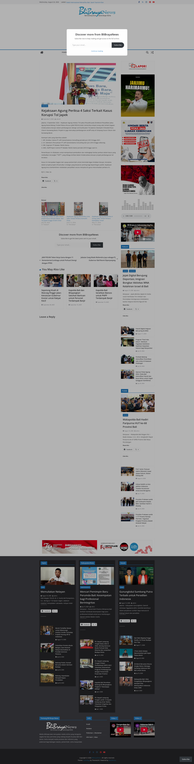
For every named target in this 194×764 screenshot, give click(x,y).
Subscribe (118, 45)
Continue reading (97, 51)
